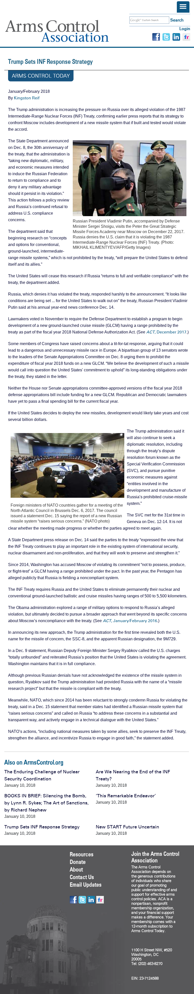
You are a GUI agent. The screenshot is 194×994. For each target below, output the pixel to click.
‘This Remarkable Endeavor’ (126, 796)
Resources (81, 854)
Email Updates (86, 884)
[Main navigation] (183, 7)
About (76, 869)
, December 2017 (166, 332)
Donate (78, 861)
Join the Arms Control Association (155, 857)
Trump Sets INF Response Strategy (42, 827)
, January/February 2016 (130, 620)
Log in (184, 28)
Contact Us (82, 876)
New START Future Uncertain (127, 827)
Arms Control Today (41, 76)
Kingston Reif (26, 98)
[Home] (64, 30)
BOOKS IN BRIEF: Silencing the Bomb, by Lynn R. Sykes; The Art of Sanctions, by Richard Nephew (46, 803)
